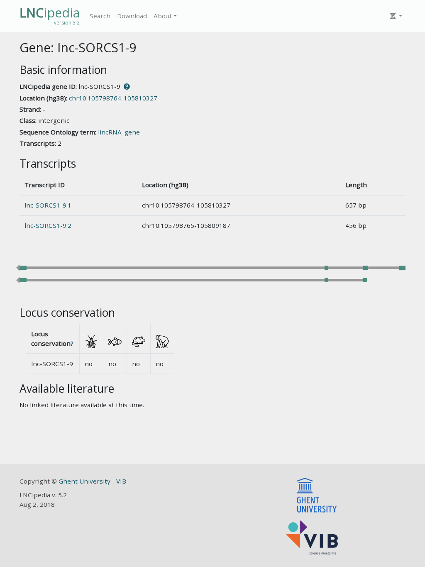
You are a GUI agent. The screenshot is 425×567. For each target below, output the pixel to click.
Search (100, 16)
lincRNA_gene (119, 132)
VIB (121, 481)
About (163, 16)
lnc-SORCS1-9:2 (47, 225)
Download (132, 16)
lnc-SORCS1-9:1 (47, 205)
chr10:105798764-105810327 (113, 98)
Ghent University (85, 481)
